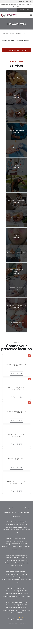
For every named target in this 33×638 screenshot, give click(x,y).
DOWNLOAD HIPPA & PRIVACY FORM (16, 50)
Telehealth (13, 4)
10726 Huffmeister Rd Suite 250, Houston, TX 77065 (16, 412)
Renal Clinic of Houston (8, 33)
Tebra (24, 623)
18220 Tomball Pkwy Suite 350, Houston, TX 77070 (16, 435)
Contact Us (16, 516)
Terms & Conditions (10, 512)
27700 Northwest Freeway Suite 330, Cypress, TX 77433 (16, 482)
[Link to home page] (14, 15)
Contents (18, 33)
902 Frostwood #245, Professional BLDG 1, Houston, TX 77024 (16, 388)
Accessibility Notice (23, 512)
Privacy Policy (25, 508)
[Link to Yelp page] (29, 355)
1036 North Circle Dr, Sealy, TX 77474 (16, 459)
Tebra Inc (16, 508)
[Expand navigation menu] (31, 15)
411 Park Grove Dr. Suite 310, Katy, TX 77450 (17, 365)
